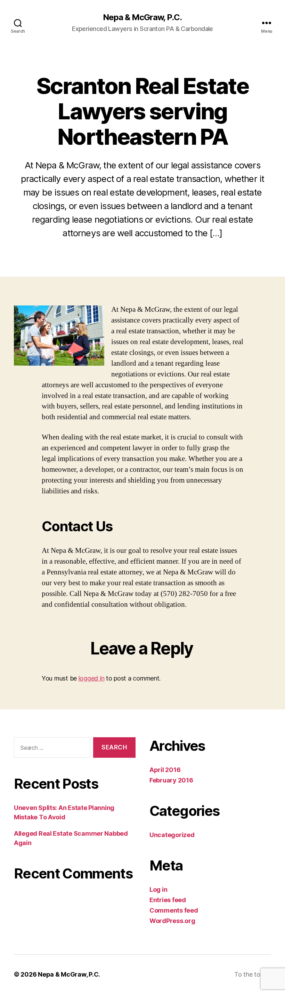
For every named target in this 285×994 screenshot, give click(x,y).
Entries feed (167, 900)
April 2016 (164, 769)
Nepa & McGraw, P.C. (142, 17)
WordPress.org (172, 920)
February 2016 (171, 780)
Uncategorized (172, 834)
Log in (158, 889)
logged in (92, 678)
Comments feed (173, 910)
